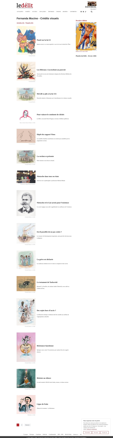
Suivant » (27, 425)
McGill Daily (68, 434)
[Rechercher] (93, 11)
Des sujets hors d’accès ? (46, 310)
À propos (58, 11)
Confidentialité (52, 434)
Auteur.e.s (75, 434)
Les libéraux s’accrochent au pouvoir (51, 70)
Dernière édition (81, 20)
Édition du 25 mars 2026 (82, 51)
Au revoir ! (93, 9)
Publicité (45, 434)
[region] (96, 427)
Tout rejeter (96, 432)
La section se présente (45, 156)
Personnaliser (87, 432)
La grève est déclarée (45, 259)
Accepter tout (104, 432)
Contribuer (38, 434)
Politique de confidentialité (92, 429)
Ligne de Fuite (42, 404)
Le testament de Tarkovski (47, 282)
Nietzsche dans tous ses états (48, 176)
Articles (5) (20, 23)
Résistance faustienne (45, 346)
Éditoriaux (51, 11)
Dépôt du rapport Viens (46, 134)
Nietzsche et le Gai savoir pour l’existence (53, 203)
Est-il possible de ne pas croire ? (49, 232)
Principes (32, 434)
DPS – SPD (60, 434)
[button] (23, 11)
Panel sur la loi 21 (44, 40)
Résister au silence (44, 378)
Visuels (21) (29, 23)
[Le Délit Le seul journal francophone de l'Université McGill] (25, 6)
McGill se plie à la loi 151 (46, 94)
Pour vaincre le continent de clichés (50, 114)
